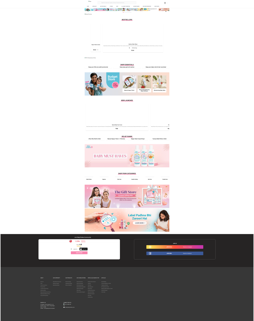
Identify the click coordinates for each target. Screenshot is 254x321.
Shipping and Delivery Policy (45, 293)
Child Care (89, 285)
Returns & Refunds (68, 285)
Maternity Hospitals (91, 293)
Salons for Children (91, 291)
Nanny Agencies (90, 286)
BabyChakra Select (56, 285)
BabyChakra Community (57, 281)
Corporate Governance (44, 295)
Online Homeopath (80, 283)
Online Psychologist (80, 288)
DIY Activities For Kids (105, 286)
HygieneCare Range (68, 283)
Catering (89, 283)
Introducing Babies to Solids (106, 283)
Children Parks (90, 297)
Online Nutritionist (80, 281)
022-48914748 (68, 304)
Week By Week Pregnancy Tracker (107, 288)
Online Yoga (78, 290)
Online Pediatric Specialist (81, 286)
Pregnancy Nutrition (104, 285)
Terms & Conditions (43, 285)
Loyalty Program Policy (44, 288)
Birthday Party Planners (92, 281)
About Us (42, 281)
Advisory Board (43, 290)
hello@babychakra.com (70, 307)
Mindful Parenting (104, 290)
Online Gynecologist (80, 285)
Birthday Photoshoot (91, 290)
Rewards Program (56, 283)
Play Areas (89, 295)
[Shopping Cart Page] (165, 3)
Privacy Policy (42, 286)
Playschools (90, 288)
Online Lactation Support (81, 291)
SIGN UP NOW (79, 252)
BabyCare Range (68, 281)
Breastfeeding (103, 281)
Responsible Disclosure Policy (45, 291)
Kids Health (103, 291)
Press (41, 283)
